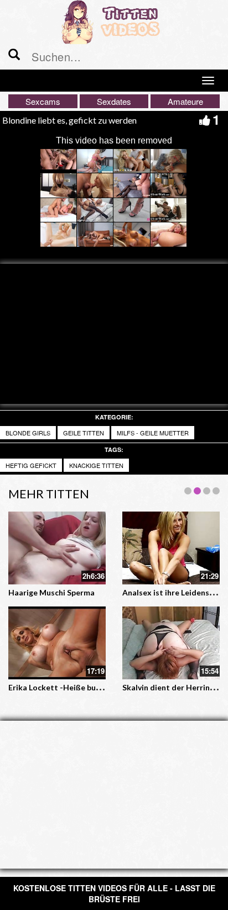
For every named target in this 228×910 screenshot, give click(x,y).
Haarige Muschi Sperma (51, 592)
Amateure (185, 101)
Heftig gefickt (31, 465)
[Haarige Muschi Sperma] (57, 548)
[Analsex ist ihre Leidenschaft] (171, 548)
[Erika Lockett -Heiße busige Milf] (57, 642)
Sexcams (42, 101)
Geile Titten (83, 432)
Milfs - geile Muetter (153, 432)
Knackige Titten (96, 465)
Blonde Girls (28, 432)
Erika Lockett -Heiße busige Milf (67, 687)
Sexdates (114, 101)
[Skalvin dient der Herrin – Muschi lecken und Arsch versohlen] (171, 642)
